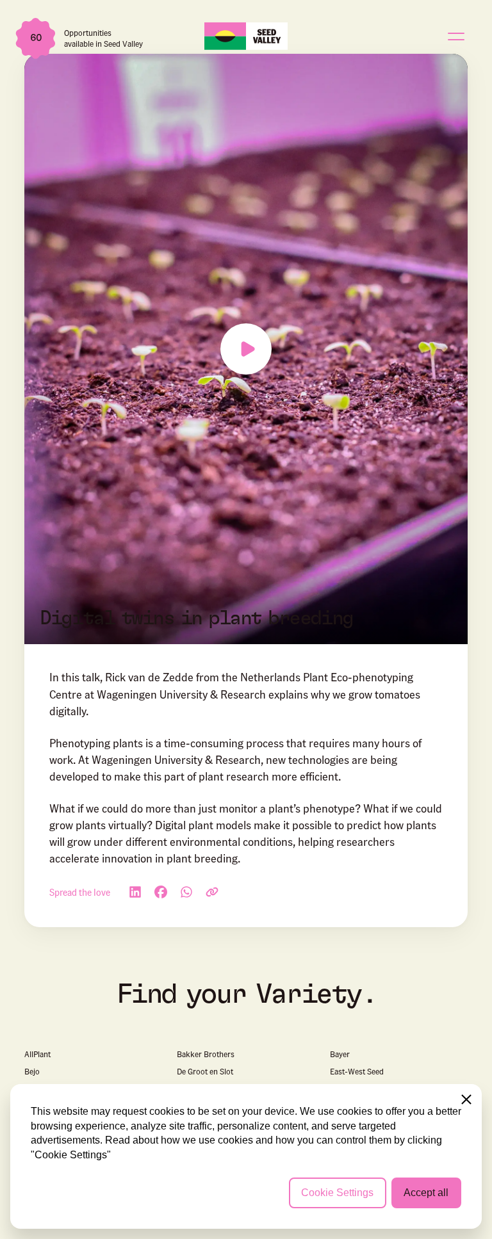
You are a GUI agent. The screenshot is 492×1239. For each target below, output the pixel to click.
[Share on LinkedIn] (135, 892)
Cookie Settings (337, 1192)
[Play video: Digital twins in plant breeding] (245, 349)
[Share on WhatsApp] (186, 892)
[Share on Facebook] (161, 892)
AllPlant (37, 1053)
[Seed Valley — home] (246, 35)
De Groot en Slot (205, 1070)
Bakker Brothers (205, 1053)
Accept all (426, 1192)
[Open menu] (456, 35)
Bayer (340, 1053)
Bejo (32, 1070)
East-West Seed (357, 1070)
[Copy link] (212, 892)
